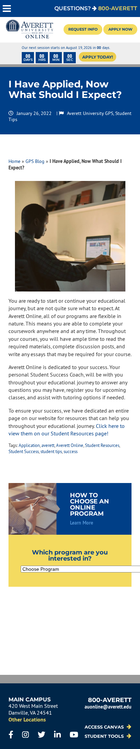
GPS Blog (35, 161)
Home (14, 161)
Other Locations (27, 719)
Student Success (23, 451)
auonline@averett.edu (108, 706)
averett (47, 445)
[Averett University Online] (29, 30)
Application (29, 445)
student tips (51, 451)
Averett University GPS (90, 113)
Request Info (83, 29)
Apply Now (120, 29)
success (70, 451)
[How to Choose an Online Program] (70, 509)
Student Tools (105, 736)
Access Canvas (105, 727)
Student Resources (102, 445)
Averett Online (69, 445)
